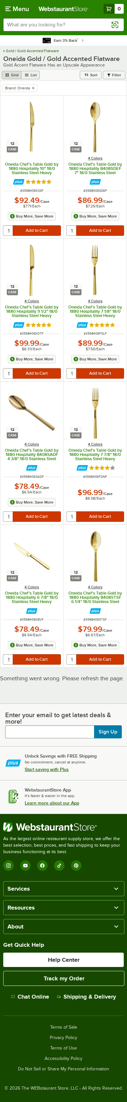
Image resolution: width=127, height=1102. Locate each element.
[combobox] (63, 24)
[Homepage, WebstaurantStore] (64, 8)
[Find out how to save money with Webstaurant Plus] (18, 182)
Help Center (63, 960)
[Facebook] (42, 865)
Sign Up (108, 732)
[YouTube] (25, 865)
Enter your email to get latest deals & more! (58, 718)
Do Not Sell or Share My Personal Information (63, 1069)
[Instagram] (8, 865)
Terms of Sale (63, 1027)
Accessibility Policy (63, 1058)
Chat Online (33, 996)
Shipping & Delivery (90, 996)
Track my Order (64, 978)
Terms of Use (63, 1048)
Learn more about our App (52, 803)
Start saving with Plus (47, 769)
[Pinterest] (76, 865)
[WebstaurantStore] (63, 827)
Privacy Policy (63, 1037)
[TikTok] (59, 865)
